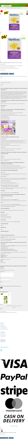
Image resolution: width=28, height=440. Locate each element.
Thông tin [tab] (5, 82)
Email (1, 281)
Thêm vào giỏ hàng (4, 73)
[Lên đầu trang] (0, 427)
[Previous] (0, 61)
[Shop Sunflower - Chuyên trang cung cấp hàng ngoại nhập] (14, 2)
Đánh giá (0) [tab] (9, 82)
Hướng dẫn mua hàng (3, 326)
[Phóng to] (1, 32)
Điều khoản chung (3, 325)
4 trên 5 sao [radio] (10, 270)
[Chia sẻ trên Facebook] (1, 78)
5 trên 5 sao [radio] (13, 270)
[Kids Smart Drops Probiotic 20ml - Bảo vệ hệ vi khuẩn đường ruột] (5, 298)
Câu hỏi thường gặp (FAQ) (4, 327)
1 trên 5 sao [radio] (1, 270)
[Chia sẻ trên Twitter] (2, 78)
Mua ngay (11, 73)
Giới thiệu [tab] (2, 82)
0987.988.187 (5, 340)
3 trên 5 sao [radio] (7, 270)
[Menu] (1, 1)
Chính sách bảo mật (3, 336)
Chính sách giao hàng (3, 335)
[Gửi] (26, 6)
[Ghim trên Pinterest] (4, 78)
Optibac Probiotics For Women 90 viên (5, 95)
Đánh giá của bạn (2, 268)
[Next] (0, 309)
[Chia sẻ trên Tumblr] (5, 78)
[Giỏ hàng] (26, 1)
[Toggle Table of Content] (1, 86)
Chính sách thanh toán (3, 332)
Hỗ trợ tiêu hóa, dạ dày (19, 76)
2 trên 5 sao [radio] (4, 270)
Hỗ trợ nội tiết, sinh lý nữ (13, 76)
